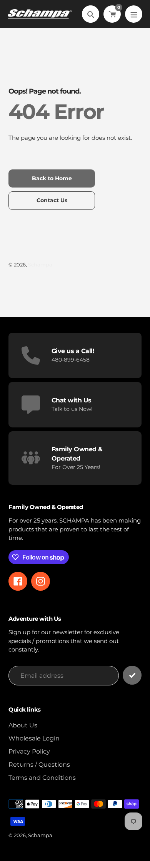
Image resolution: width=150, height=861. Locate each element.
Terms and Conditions (42, 777)
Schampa (40, 264)
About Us (22, 725)
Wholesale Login (34, 738)
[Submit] (132, 675)
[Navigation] (133, 14)
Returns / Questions (39, 764)
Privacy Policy (29, 751)
